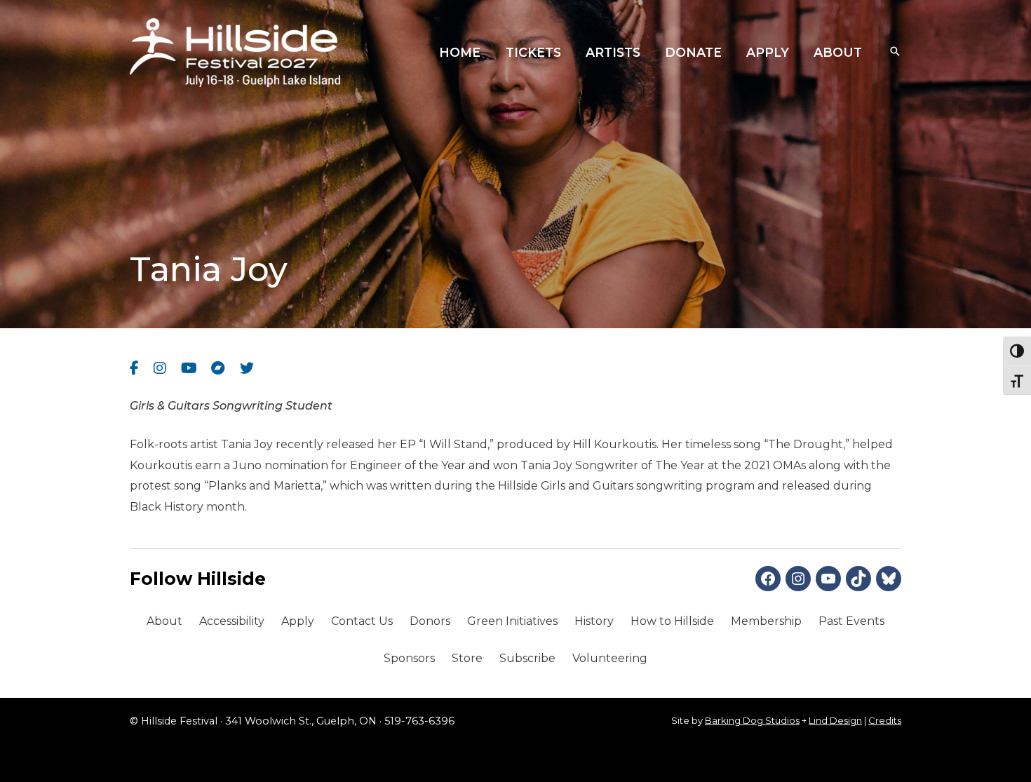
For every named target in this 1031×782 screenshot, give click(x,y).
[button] (895, 52)
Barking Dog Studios (752, 720)
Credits (884, 720)
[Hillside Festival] (235, 51)
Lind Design (835, 720)
